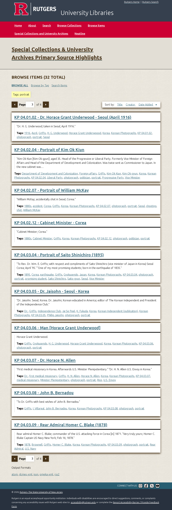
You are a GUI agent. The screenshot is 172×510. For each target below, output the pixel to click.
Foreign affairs (88, 173)
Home (18, 25)
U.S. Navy (30, 448)
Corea (47, 205)
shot (19, 210)
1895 (27, 274)
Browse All (20, 85)
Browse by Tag (40, 85)
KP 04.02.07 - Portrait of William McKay (51, 190)
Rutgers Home (132, 2)
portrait (37, 137)
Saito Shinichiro (57, 278)
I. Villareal (38, 408)
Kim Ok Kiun (114, 173)
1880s (27, 205)
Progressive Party (113, 177)
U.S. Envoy (109, 380)
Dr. (26, 311)
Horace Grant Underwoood (85, 133)
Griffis (42, 133)
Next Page (46, 105)
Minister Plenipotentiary (54, 380)
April (34, 133)
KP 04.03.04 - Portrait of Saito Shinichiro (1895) (59, 255)
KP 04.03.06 (146, 343)
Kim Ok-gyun (130, 173)
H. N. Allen (73, 375)
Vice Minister (132, 177)
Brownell (37, 444)
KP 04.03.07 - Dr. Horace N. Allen (45, 360)
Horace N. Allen (90, 375)
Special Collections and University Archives (41, 33)
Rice (99, 380)
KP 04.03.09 (115, 444)
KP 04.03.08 (110, 408)
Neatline (80, 33)
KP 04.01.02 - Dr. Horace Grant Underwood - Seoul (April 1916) (72, 117)
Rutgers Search (150, 2)
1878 (27, 444)
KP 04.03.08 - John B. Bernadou (44, 392)
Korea (106, 133)
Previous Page (15, 105)
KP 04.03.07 (143, 375)
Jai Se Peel (68, 311)
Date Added (146, 104)
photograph (24, 137)
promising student (36, 278)
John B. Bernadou (56, 408)
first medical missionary (43, 375)
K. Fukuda (82, 311)
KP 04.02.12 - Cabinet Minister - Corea (50, 222)
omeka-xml (46, 474)
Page (22, 104)
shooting (151, 205)
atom (15, 474)
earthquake (47, 274)
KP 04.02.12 (104, 238)
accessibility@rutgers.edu (83, 502)
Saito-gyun (73, 278)
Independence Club (49, 311)
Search (46, 25)
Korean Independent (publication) (118, 311)
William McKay (31, 210)
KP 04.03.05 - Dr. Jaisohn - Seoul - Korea (51, 291)
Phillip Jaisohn (55, 315)
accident (37, 205)
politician (85, 177)
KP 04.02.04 (38, 177)
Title (120, 104)
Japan (83, 274)
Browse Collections (69, 25)
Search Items (59, 85)
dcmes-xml (25, 474)
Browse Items (96, 25)
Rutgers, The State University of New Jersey (41, 492)
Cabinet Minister (42, 238)
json (36, 474)
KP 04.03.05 (38, 315)
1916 (27, 133)
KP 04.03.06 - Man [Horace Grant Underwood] (57, 328)
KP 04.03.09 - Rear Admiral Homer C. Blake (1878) (60, 425)
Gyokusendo (71, 274)
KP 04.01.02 (144, 133)
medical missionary (28, 380)
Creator (131, 104)
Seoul (46, 137)
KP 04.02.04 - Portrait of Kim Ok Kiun (49, 149)
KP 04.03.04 (130, 274)
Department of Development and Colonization (50, 173)
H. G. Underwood (57, 133)
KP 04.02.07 (103, 205)
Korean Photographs (123, 133)
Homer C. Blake (61, 444)
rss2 (56, 474)
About (32, 25)
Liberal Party (54, 177)
